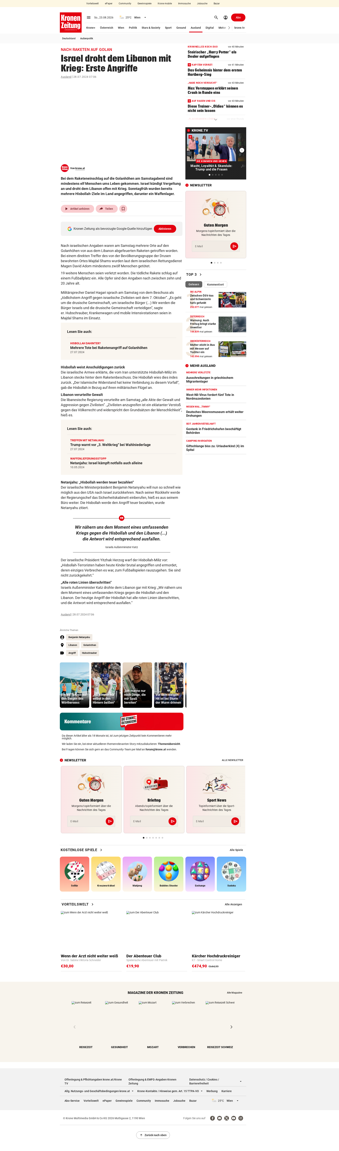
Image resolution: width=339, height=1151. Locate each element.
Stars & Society (151, 27)
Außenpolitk (86, 38)
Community (125, 3)
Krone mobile (165, 3)
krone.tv (239, 27)
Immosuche (184, 3)
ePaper (108, 3)
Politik (133, 27)
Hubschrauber (89, 653)
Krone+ (90, 27)
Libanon (72, 645)
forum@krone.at (156, 749)
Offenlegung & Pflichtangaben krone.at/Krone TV (93, 1081)
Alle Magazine (234, 992)
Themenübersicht (169, 743)
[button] (229, 27)
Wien (121, 27)
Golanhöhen (89, 645)
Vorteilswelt (92, 3)
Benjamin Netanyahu (79, 637)
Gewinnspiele (144, 3)
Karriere (226, 1091)
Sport (168, 27)
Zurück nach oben (153, 1135)
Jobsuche (202, 3)
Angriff (72, 653)
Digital (210, 27)
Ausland (196, 27)
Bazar (217, 3)
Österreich (106, 27)
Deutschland (69, 38)
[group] (74, 685)
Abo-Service (72, 1100)
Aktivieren (165, 228)
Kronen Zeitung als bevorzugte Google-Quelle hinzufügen (122, 229)
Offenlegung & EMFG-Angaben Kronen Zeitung (152, 1081)
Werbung (212, 1091)
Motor (222, 27)
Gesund (181, 27)
